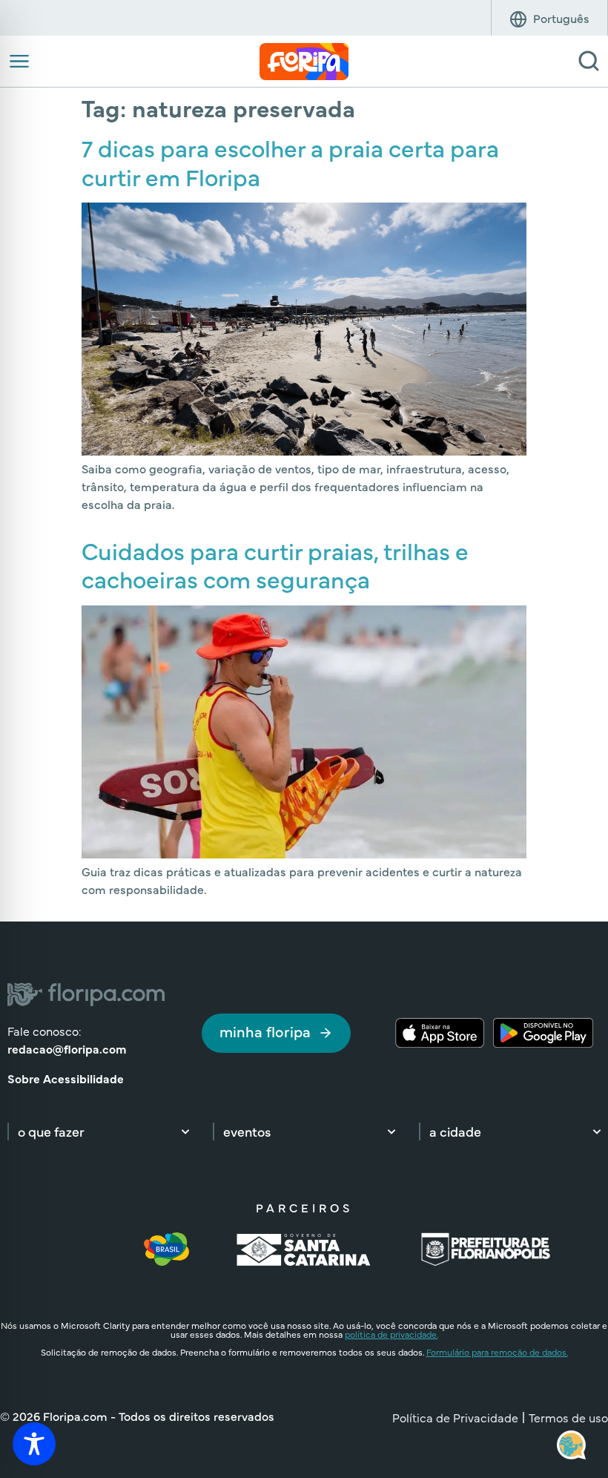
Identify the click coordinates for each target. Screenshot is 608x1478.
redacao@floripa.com (66, 1048)
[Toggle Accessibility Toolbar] (34, 1444)
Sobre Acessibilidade (65, 1078)
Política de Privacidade (455, 1417)
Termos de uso (568, 1417)
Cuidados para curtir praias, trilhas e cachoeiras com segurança (275, 564)
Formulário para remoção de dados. (497, 1352)
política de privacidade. (391, 1334)
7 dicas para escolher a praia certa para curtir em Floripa (290, 161)
